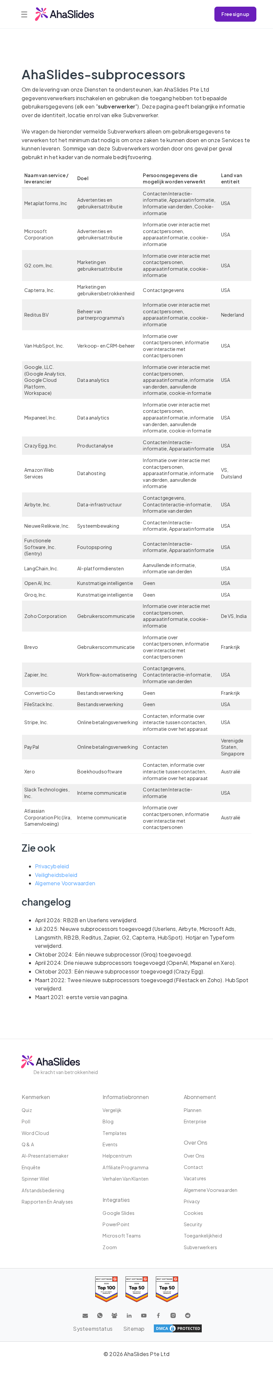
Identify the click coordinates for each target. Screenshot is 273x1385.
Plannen (192, 1110)
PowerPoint (116, 1224)
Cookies (193, 1213)
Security (193, 1224)
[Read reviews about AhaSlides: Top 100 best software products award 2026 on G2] (106, 1289)
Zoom (110, 1247)
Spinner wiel (35, 1179)
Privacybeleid (52, 866)
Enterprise (195, 1121)
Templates (115, 1133)
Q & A (28, 1144)
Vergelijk (112, 1110)
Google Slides (119, 1213)
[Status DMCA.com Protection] (177, 1328)
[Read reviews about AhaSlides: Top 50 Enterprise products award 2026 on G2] (167, 1289)
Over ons (194, 1156)
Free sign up (235, 14)
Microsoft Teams (122, 1236)
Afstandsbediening (43, 1190)
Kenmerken (36, 1096)
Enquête (31, 1167)
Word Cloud (35, 1133)
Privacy (192, 1201)
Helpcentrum (117, 1156)
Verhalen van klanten (125, 1179)
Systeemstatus (93, 1328)
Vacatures (195, 1178)
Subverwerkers (200, 1247)
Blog (108, 1121)
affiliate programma (125, 1167)
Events (110, 1144)
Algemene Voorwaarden (65, 883)
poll (26, 1121)
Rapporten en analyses (47, 1202)
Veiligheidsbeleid (56, 874)
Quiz (27, 1110)
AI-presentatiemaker (45, 1156)
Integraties (116, 1199)
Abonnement (200, 1096)
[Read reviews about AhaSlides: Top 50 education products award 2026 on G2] (137, 1289)
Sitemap (133, 1328)
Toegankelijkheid (203, 1236)
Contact (193, 1167)
